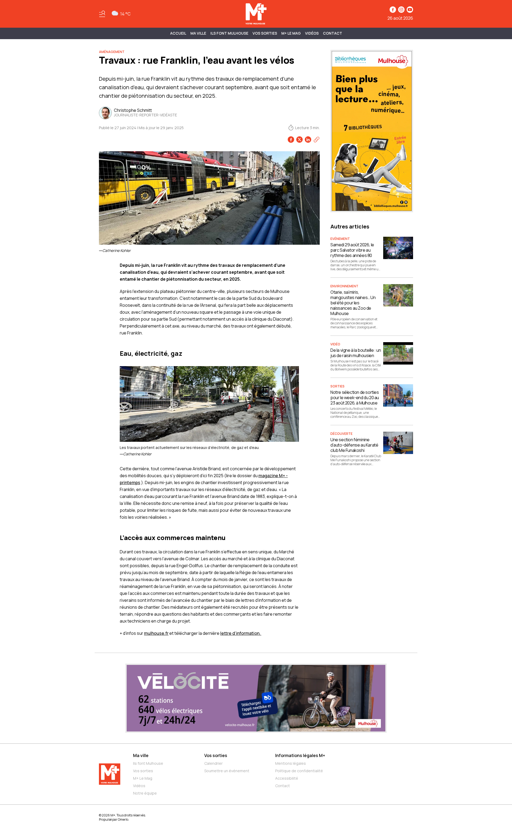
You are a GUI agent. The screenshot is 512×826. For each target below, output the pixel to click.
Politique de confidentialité (299, 770)
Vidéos (312, 33)
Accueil (178, 33)
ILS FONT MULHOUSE (229, 33)
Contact (332, 33)
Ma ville (141, 755)
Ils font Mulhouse (148, 763)
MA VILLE (198, 33)
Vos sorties (265, 33)
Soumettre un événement (226, 770)
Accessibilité (286, 778)
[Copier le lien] (316, 139)
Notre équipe (145, 793)
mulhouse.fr (156, 633)
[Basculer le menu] (102, 14)
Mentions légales (290, 763)
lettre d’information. (240, 633)
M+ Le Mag (291, 33)
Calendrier (213, 763)
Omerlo (123, 819)
